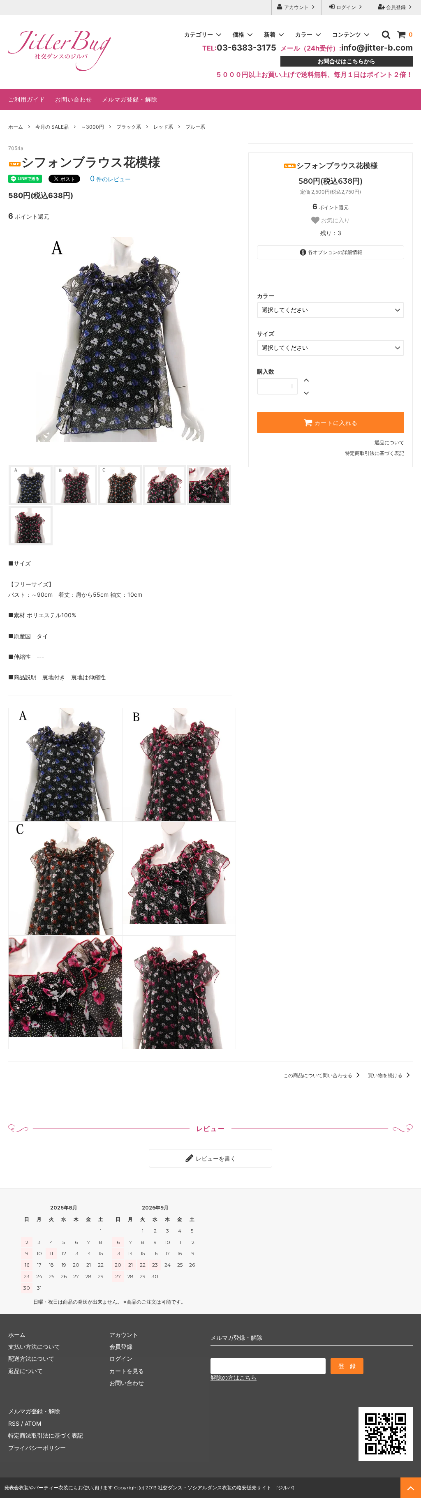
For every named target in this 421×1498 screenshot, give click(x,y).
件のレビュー (110, 178)
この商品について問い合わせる (318, 1075)
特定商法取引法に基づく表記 (45, 1435)
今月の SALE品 (52, 127)
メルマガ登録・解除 (129, 99)
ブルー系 (195, 127)
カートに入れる (335, 422)
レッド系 (163, 127)
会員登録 (396, 7)
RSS (13, 1423)
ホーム (15, 127)
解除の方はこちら (233, 1377)
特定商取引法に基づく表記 (374, 453)
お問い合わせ (73, 99)
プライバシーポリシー (37, 1447)
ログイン (346, 7)
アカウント (296, 7)
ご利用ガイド (26, 99)
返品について (389, 442)
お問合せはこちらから (346, 61)
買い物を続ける (386, 1075)
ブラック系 (128, 127)
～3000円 (92, 127)
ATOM (33, 1423)
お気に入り (334, 220)
